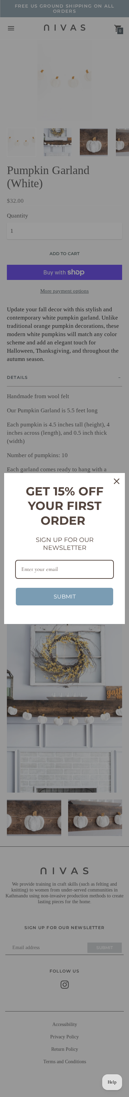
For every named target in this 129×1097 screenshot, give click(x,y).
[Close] (116, 481)
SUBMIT (65, 596)
